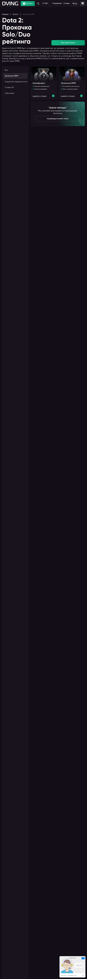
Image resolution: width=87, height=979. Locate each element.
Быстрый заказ (68, 43)
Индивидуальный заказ (58, 119)
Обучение (9, 93)
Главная (5, 14)
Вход (75, 3)
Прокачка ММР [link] (28, 14)
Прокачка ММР (11, 76)
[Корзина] (82, 3)
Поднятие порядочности (16, 82)
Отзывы (66, 3)
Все (6, 70)
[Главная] (10, 3)
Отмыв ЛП (9, 87)
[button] (82, 3)
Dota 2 (15, 14)
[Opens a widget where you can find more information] (72, 966)
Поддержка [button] (57, 3)
